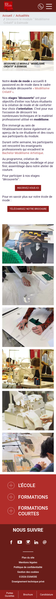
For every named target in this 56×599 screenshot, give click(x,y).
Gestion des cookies (28, 572)
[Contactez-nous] (44, 542)
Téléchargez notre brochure (28, 208)
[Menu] (48, 6)
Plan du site (28, 557)
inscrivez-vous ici (28, 187)
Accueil (7, 15)
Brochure (28, 594)
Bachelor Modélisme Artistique (22, 153)
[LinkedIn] (36, 542)
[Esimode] (9, 6)
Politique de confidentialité (28, 567)
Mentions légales (28, 562)
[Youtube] (19, 542)
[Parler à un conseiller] (41, 6)
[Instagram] (28, 542)
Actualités (22, 15)
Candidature (46, 594)
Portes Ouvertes (9, 594)
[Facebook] (11, 542)
